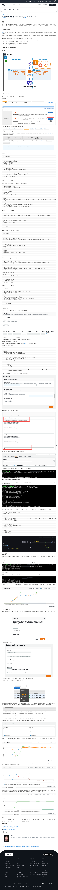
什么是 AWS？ (7, 861)
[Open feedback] (57, 445)
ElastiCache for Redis (15, 846)
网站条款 (9, 886)
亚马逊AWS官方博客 (5, 14)
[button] (56, 1)
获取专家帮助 (45, 872)
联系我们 (44, 861)
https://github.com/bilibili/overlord (9, 829)
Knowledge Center (46, 867)
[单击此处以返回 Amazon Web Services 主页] (3, 5)
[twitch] (47, 884)
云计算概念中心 (8, 867)
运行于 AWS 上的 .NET (34, 865)
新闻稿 (6, 876)
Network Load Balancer (35, 846)
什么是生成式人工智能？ (9, 865)
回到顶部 (28, 880)
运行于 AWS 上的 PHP (34, 872)
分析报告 (19, 872)
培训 (18, 863)
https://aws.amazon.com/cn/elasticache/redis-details (12, 827)
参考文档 (25, 343)
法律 (43, 876)
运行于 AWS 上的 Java (34, 870)
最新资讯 (6, 872)
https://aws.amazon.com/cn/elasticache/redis (11, 826)
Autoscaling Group (7, 846)
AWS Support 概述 (46, 870)
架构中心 (19, 867)
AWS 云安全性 (7, 870)
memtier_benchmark (9, 584)
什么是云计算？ (8, 863)
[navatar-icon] (55, 1)
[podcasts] (51, 884)
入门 (18, 861)
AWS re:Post (44, 865)
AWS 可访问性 (45, 874)
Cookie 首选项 (14, 886)
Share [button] (26, 17)
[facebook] (42, 884)
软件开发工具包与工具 (34, 863)
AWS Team (5, 17)
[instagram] (45, 884)
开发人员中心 (32, 861)
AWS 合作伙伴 (20, 874)
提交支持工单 (45, 863)
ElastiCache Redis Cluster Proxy (24, 846)
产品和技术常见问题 (21, 870)
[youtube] (49, 884)
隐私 (5, 886)
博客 (5, 874)
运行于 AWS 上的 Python (35, 867)
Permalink (21, 17)
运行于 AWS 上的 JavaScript (35, 874)
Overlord (3, 32)
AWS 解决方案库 (20, 865)
